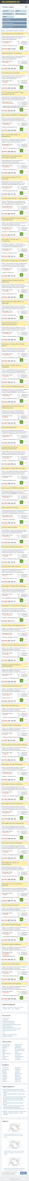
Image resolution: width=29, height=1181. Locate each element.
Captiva (4, 1007)
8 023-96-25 (9, 979)
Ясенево (4, 1070)
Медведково (18, 1046)
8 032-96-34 (9, 339)
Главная (3, 30)
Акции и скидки (8, 26)
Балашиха (4, 1111)
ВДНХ (3, 1052)
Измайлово (18, 1069)
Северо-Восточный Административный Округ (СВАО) (14, 1091)
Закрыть (23, 1173)
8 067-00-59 (9, 920)
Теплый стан (5, 1056)
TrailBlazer (17, 1008)
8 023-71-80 (8, 49)
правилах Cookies (12, 1174)
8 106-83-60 (9, 879)
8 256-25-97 (8, 523)
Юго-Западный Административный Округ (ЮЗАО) (13, 1103)
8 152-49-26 (8, 720)
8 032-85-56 (9, 819)
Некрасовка (18, 1081)
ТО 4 (3, 1033)
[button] (14, 1179)
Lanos (18, 1007)
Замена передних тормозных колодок (11, 1024)
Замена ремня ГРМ (7, 1025)
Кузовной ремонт (8, 23)
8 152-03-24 (9, 318)
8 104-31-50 (8, 194)
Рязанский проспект (20, 1050)
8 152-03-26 (8, 423)
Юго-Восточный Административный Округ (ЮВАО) (13, 1100)
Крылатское (18, 1079)
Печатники (17, 1055)
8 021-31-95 (8, 235)
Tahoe (12, 1008)
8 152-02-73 (8, 382)
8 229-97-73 (8, 601)
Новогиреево (18, 1078)
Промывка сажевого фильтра (9, 1034)
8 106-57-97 (8, 483)
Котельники (18, 1059)
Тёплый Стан (5, 1067)
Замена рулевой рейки (8, 1027)
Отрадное (4, 1075)
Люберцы (5, 1113)
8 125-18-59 (8, 110)
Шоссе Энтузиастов (20, 1049)
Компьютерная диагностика (9, 1030)
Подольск (16, 1113)
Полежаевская (6, 1046)
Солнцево (17, 1070)
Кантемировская (19, 1056)
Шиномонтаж (7, 19)
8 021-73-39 (8, 276)
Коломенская (5, 1059)
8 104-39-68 (9, 999)
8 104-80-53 (9, 151)
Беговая (4, 1050)
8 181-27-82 (8, 740)
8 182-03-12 (8, 213)
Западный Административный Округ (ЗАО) (13, 1105)
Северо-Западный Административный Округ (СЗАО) (14, 1094)
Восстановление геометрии (12, 30)
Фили (3, 1055)
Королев (17, 1111)
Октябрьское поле (6, 1053)
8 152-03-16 (8, 562)
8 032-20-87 (9, 402)
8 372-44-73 (9, 701)
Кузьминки (17, 1067)
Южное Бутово (18, 1073)
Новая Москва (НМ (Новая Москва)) (11, 1107)
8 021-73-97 (8, 640)
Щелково (5, 1114)
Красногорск (23, 1111)
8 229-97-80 (9, 173)
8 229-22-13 (8, 779)
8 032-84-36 (9, 681)
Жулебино (17, 1057)
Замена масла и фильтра (8, 1022)
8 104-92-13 (8, 959)
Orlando (5, 1008)
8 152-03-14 (8, 256)
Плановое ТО (5, 1018)
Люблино (4, 1073)
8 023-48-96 (9, 130)
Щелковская (18, 1047)
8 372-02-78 (8, 940)
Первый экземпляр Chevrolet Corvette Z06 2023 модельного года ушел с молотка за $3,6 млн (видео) (14, 1153)
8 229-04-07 (9, 799)
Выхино (17, 1052)
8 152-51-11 (8, 621)
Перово (4, 1079)
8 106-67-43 (8, 660)
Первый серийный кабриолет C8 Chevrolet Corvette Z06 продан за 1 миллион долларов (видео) (13, 1135)
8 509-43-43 (9, 900)
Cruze (8, 1007)
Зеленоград (11, 1111)
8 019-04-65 (9, 838)
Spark (9, 1008)
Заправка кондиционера (8, 1021)
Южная (4, 1057)
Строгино (17, 1072)
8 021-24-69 (9, 88)
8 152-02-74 (8, 361)
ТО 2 (3, 1031)
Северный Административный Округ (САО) (12, 1089)
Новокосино (18, 1076)
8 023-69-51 (8, 581)
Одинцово (11, 1113)
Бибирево (4, 1076)
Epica (11, 1007)
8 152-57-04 (8, 442)
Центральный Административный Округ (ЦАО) (14, 1096)
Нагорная (4, 1047)
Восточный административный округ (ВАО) (13, 1108)
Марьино (4, 1049)
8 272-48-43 (9, 542)
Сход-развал (5, 1019)
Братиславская (18, 1053)
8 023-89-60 (9, 68)
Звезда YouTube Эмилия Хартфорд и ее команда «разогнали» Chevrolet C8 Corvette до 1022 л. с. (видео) (14, 1170)
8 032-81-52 (8, 760)
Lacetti (15, 1007)
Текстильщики (5, 1069)
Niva (22, 1007)
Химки (21, 1113)
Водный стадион (6, 1044)
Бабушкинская (18, 1044)
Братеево (17, 1075)
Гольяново (4, 1078)
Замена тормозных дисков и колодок (11, 1028)
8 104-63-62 (9, 297)
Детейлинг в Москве (7, 1036)
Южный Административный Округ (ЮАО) (13, 1098)
